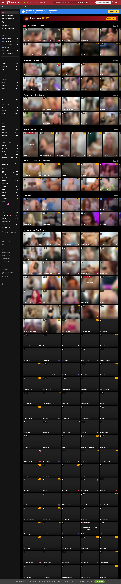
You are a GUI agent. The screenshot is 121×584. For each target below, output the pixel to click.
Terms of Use (5, 261)
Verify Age (113, 11)
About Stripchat (6, 241)
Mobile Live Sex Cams (33, 129)
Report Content (6, 252)
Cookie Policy (79, 581)
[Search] (76, 2)
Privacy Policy (6, 258)
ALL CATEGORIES (11, 232)
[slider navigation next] (116, 42)
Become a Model (6, 264)
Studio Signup (6, 267)
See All (115, 26)
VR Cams (27, 195)
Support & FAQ (6, 247)
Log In (115, 2)
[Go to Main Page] (14, 2)
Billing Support (6, 250)
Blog (3, 244)
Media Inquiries (6, 255)
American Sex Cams (35, 26)
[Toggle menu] (3, 2)
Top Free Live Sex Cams (33, 60)
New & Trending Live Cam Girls (36, 161)
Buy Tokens (5, 276)
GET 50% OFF (111, 19)
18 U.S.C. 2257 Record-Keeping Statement (8, 273)
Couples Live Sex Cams (33, 95)
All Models (5, 269)
